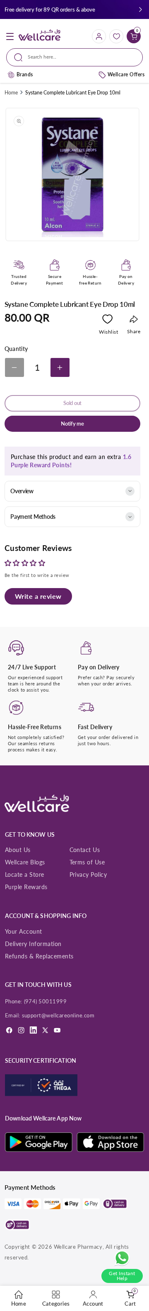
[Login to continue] (107, 320)
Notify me (72, 424)
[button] (140, 9)
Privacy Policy (88, 874)
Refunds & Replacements (39, 956)
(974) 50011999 (45, 1001)
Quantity (16, 349)
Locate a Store (24, 874)
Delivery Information (33, 943)
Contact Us (85, 849)
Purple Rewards (26, 886)
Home (11, 92)
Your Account (23, 931)
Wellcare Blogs (25, 862)
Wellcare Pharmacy (78, 1246)
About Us (18, 849)
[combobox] (74, 57)
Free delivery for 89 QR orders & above (50, 9)
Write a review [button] (38, 596)
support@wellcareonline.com (58, 1015)
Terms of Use (87, 862)
